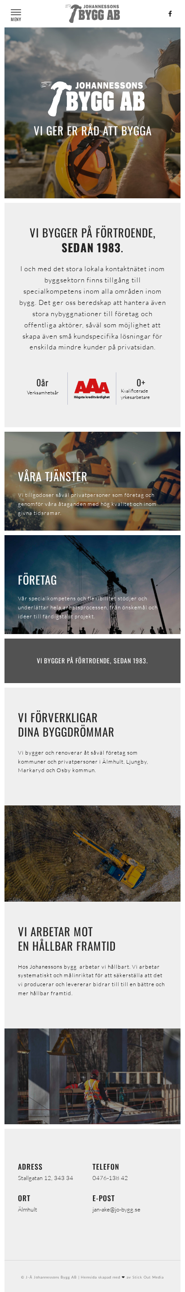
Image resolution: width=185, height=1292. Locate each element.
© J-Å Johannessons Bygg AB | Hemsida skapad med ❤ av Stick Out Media (92, 1276)
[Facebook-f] (170, 13)
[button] (16, 12)
